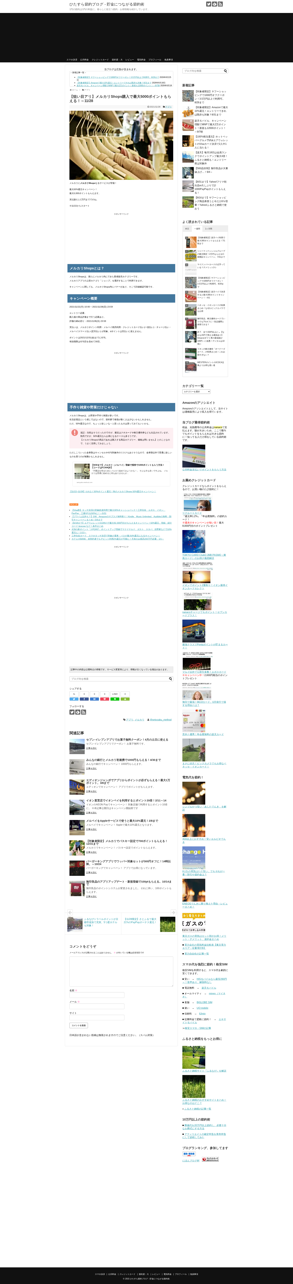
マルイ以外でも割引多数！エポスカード (204, 672)
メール (74, 1001)
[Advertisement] (146, 34)
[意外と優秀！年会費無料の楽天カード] (193, 731)
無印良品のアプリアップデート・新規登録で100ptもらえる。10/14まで (129, 883)
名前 (73, 990)
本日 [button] (187, 229)
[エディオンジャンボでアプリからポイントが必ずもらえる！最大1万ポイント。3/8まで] (77, 787)
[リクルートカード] (197, 510)
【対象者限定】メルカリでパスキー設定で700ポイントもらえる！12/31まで (127, 842)
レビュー (129, 59)
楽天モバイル (209, 988)
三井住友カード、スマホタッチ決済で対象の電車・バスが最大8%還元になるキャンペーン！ (116, 535)
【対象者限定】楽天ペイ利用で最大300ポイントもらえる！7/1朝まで (211, 240)
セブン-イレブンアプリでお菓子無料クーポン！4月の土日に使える (127, 739)
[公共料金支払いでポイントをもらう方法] (193, 466)
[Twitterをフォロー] (208, 4)
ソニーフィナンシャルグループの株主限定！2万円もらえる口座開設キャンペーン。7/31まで (211, 254)
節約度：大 (117, 59)
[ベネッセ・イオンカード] (193, 760)
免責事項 (168, 59)
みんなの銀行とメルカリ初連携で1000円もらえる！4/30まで (123, 759)
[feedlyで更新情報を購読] (214, 4)
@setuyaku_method (161, 719)
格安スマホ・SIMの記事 (198, 1028)
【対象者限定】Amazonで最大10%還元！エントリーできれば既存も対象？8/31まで (114, 83)
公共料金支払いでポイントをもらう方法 (204, 469)
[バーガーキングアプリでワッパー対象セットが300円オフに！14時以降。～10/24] (77, 868)
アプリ (168, 107)
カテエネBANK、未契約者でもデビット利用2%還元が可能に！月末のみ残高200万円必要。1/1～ (118, 539)
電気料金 (141, 59)
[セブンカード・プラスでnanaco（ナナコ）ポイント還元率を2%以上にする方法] (197, 609)
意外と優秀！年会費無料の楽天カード (203, 734)
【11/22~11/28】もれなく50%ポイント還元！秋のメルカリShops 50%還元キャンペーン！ (112, 491)
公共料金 (84, 59)
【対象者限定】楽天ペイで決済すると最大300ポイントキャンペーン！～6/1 (211, 295)
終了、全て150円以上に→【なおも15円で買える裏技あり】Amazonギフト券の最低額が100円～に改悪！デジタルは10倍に (210, 338)
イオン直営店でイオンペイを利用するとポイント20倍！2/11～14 (126, 800)
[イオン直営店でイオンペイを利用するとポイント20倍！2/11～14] (77, 807)
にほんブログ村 (190, 1160)
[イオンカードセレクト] (197, 582)
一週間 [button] (197, 229)
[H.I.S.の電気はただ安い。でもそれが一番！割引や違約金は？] (193, 868)
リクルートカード (192, 513)
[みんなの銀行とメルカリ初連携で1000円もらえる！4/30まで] (77, 766)
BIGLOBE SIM (204, 1002)
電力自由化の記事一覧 (196, 953)
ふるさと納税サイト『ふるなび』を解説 (204, 1071)
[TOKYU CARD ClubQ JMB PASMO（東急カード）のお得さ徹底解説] (193, 552)
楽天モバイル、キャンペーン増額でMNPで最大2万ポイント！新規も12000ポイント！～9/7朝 (118, 85)
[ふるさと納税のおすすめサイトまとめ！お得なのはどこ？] (193, 1097)
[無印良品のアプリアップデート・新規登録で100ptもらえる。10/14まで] (77, 888)
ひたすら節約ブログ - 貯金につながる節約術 (106, 4)
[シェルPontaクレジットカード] (193, 641)
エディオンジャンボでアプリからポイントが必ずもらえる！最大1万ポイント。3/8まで (128, 781)
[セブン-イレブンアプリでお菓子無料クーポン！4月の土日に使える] (77, 746)
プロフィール (154, 59)
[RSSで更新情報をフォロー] (220, 4)
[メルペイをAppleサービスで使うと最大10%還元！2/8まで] (77, 827)
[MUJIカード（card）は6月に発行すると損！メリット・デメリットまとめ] (196, 699)
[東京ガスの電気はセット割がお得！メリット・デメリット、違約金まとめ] (193, 933)
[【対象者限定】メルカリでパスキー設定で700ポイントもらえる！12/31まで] (77, 848)
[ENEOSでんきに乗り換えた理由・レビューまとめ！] (193, 900)
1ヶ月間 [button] (208, 229)
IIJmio (202, 1013)
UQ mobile (202, 1008)
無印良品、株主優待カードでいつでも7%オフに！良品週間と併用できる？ (211, 321)
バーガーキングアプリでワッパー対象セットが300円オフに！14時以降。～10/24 (128, 863)
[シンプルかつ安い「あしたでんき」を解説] (193, 803)
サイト (73, 1013)
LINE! (115, 694)
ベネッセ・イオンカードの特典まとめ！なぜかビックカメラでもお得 (211, 308)
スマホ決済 (72, 59)
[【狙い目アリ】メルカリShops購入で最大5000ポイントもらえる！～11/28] (94, 699)
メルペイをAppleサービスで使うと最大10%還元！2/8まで (122, 820)
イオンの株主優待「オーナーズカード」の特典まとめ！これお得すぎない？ (211, 352)
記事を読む (91, 748)
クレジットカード (100, 59)
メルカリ (139, 719)
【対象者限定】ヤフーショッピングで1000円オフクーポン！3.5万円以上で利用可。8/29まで (118, 77)
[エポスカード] (197, 669)
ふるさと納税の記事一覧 (197, 1109)
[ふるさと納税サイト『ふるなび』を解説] (193, 1068)
